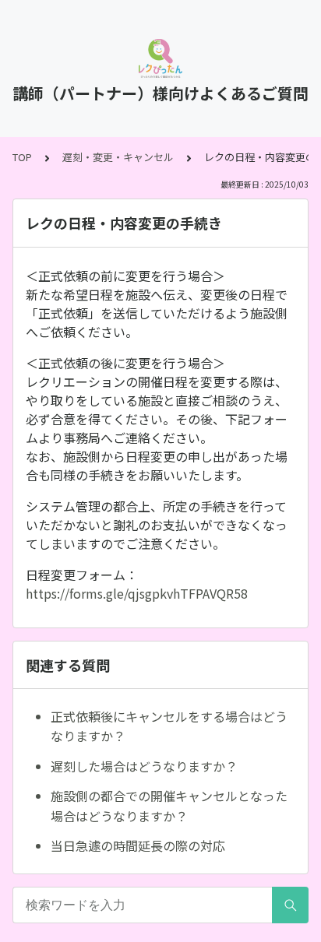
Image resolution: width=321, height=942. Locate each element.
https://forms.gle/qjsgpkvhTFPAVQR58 (137, 593)
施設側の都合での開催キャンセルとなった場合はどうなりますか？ (169, 805)
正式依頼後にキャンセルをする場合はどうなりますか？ (169, 726)
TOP (22, 156)
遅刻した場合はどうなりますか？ (144, 766)
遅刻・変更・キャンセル (118, 156)
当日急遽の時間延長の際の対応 (138, 845)
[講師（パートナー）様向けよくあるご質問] (160, 58)
